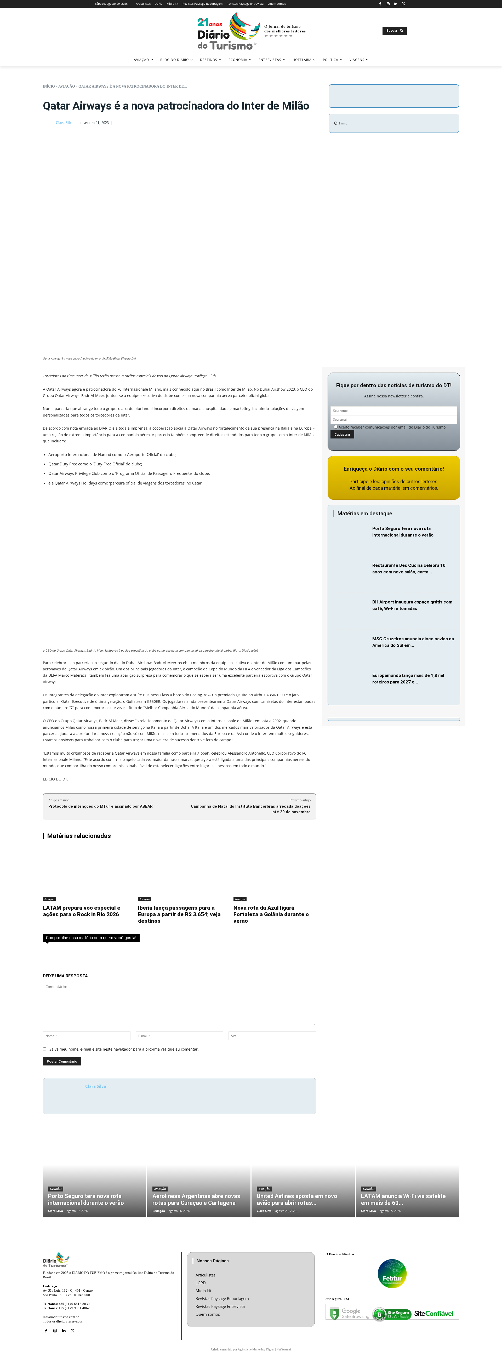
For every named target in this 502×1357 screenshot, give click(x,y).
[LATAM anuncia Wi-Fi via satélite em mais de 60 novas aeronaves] (407, 1174)
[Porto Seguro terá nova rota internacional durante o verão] (351, 537)
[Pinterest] (414, 95)
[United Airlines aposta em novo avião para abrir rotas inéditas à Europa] (303, 1174)
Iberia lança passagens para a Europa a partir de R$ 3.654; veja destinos (179, 914)
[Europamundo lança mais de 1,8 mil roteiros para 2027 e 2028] (351, 684)
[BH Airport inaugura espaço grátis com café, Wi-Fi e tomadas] (351, 611)
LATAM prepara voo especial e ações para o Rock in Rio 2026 (81, 911)
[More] (438, 95)
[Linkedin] (396, 4)
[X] (403, 4)
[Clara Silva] (49, 123)
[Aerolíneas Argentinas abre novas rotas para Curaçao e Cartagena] (198, 1174)
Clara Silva (64, 123)
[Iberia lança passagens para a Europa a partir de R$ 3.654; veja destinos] (179, 874)
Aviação (66, 86)
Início (49, 86)
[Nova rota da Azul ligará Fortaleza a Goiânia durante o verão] (274, 874)
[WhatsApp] (426, 95)
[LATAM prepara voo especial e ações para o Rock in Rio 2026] (84, 874)
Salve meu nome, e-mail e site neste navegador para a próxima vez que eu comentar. (124, 1049)
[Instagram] (388, 4)
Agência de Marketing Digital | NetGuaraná (264, 1349)
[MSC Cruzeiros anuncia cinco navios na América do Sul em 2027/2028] (351, 648)
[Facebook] (380, 4)
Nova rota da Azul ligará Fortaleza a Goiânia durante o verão (271, 914)
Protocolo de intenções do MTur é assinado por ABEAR (100, 806)
